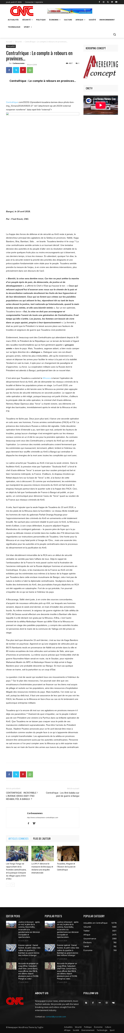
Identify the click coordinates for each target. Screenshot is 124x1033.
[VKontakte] (113, 1002)
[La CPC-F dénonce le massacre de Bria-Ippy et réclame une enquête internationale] (42, 853)
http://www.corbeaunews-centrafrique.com (42, 817)
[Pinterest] (23, 70)
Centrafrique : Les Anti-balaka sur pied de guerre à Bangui (62, 794)
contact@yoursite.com (56, 1016)
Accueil (9, 41)
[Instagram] (103, 2)
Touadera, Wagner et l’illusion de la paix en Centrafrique (66, 867)
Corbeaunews (18, 63)
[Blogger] (86, 1002)
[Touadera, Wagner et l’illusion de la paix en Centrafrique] (68, 853)
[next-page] (13, 885)
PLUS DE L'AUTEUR (42, 838)
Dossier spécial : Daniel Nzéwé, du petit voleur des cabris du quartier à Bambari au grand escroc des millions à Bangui (29, 950)
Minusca (47, 378)
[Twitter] (108, 2)
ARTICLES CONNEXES (18, 838)
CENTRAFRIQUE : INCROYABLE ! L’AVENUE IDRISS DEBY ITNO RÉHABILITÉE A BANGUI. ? (22, 795)
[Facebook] (99, 2)
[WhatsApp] (30, 70)
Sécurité (18, 41)
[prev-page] (8, 885)
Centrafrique (12, 102)
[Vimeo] (112, 2)
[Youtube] (116, 2)
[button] (114, 34)
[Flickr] (99, 1002)
